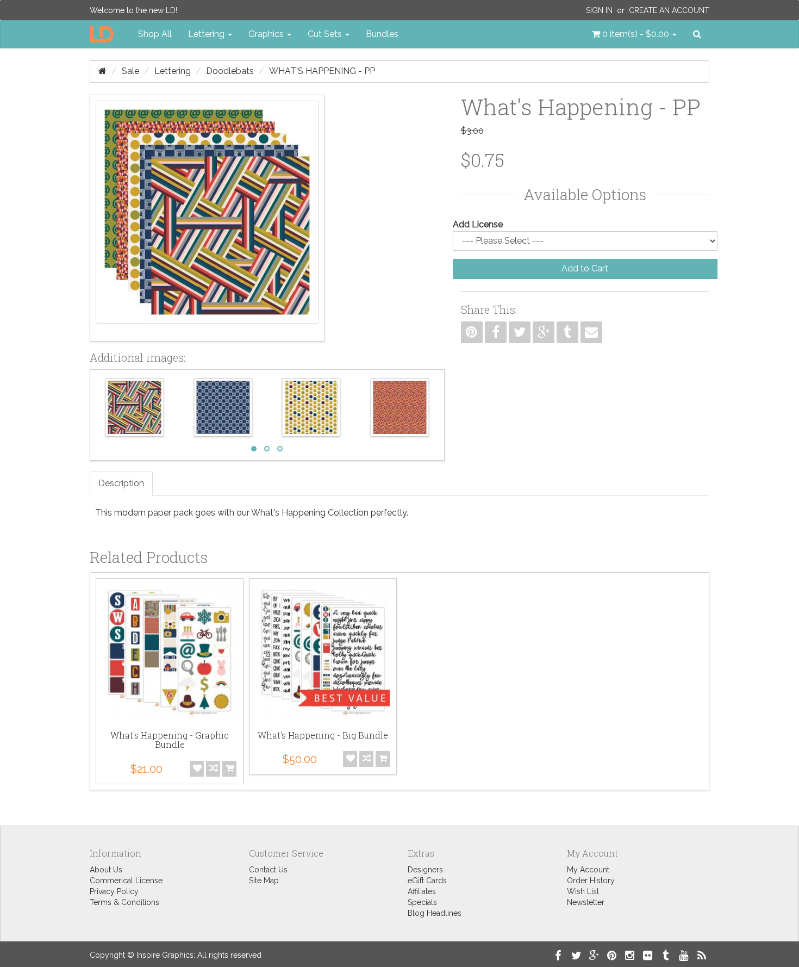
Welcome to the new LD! (133, 10)
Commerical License (126, 880)
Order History (591, 880)
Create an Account (669, 10)
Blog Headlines (434, 913)
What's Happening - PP (322, 71)
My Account (588, 869)
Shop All (155, 34)
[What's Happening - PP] (207, 218)
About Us (106, 869)
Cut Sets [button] (326, 34)
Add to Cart (584, 268)
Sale (130, 71)
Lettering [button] (207, 34)
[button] (634, 34)
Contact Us (268, 869)
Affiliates (422, 891)
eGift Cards (427, 880)
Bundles (382, 34)
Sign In (599, 10)
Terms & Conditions (124, 902)
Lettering (172, 71)
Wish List (583, 891)
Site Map (264, 880)
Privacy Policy (114, 891)
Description (121, 483)
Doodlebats (230, 71)
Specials (422, 902)
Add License (478, 224)
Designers (425, 869)
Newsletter (585, 902)
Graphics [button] (267, 34)
